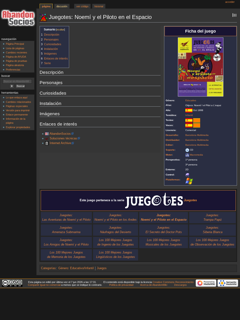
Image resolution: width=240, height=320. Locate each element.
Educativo (190, 100)
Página (46, 6)
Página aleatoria (15, 65)
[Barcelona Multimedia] (47, 138)
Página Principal (15, 43)
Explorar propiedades (18, 127)
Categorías (48, 268)
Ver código (82, 6)
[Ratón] (187, 174)
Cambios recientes (16, 52)
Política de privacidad (121, 284)
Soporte (170, 150)
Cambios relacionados (18, 101)
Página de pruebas (16, 61)
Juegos (102, 268)
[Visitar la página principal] (18, 18)
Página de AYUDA (16, 56)
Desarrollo (172, 135)
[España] (188, 110)
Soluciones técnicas (63, 138)
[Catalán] (196, 120)
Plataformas (173, 179)
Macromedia (196, 154)
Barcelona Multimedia (197, 135)
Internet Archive (60, 143)
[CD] (187, 150)
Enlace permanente (17, 114)
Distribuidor (172, 140)
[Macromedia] (187, 154)
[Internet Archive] (47, 143)
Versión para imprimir (18, 110)
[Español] (188, 120)
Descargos (180, 284)
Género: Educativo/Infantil (76, 268)
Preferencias (13, 69)
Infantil (189, 115)
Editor (169, 145)
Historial (98, 6)
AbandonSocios (60, 133)
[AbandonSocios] (47, 133)
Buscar (5, 75)
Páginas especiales (17, 106)
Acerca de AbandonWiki (153, 284)
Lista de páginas (15, 48)
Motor (169, 154)
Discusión (61, 6)
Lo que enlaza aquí (16, 97)
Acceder (230, 1)
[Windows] (189, 180)
